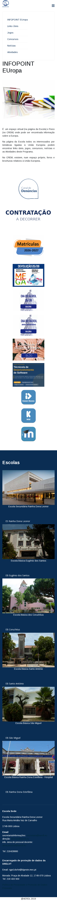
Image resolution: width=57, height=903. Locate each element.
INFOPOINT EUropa (17, 19)
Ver (30, 514)
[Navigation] (53, 6)
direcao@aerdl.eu (20, 838)
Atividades (12, 52)
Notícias (11, 45)
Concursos (12, 39)
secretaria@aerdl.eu (37, 835)
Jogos (10, 32)
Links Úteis (12, 26)
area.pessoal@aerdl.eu (14, 845)
